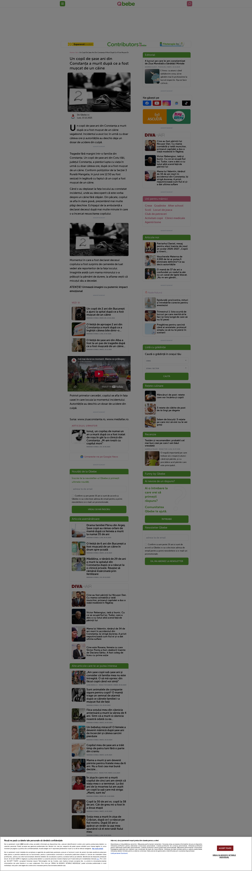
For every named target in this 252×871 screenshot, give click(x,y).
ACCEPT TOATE (225, 848)
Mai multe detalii (97, 848)
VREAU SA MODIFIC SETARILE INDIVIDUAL (224, 856)
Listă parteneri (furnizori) (119, 853)
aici (98, 859)
